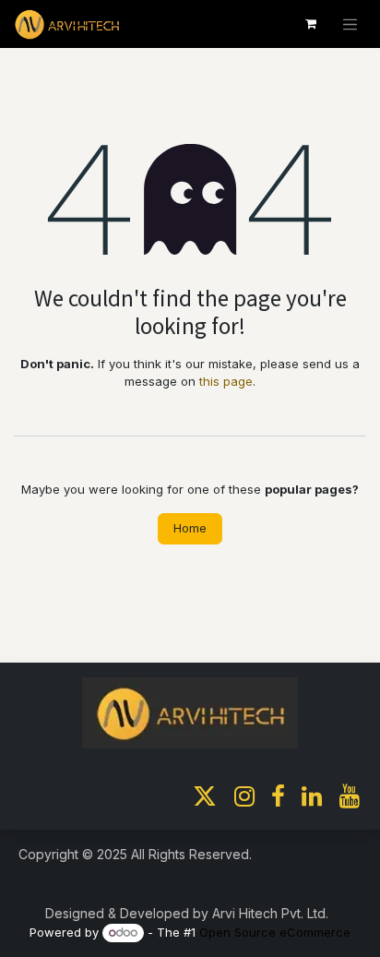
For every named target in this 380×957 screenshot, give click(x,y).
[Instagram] (244, 796)
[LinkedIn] (312, 796)
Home (190, 527)
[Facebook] (278, 796)
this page (226, 381)
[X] (204, 796)
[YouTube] (349, 796)
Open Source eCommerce (274, 932)
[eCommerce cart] (311, 24)
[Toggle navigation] (350, 24)
